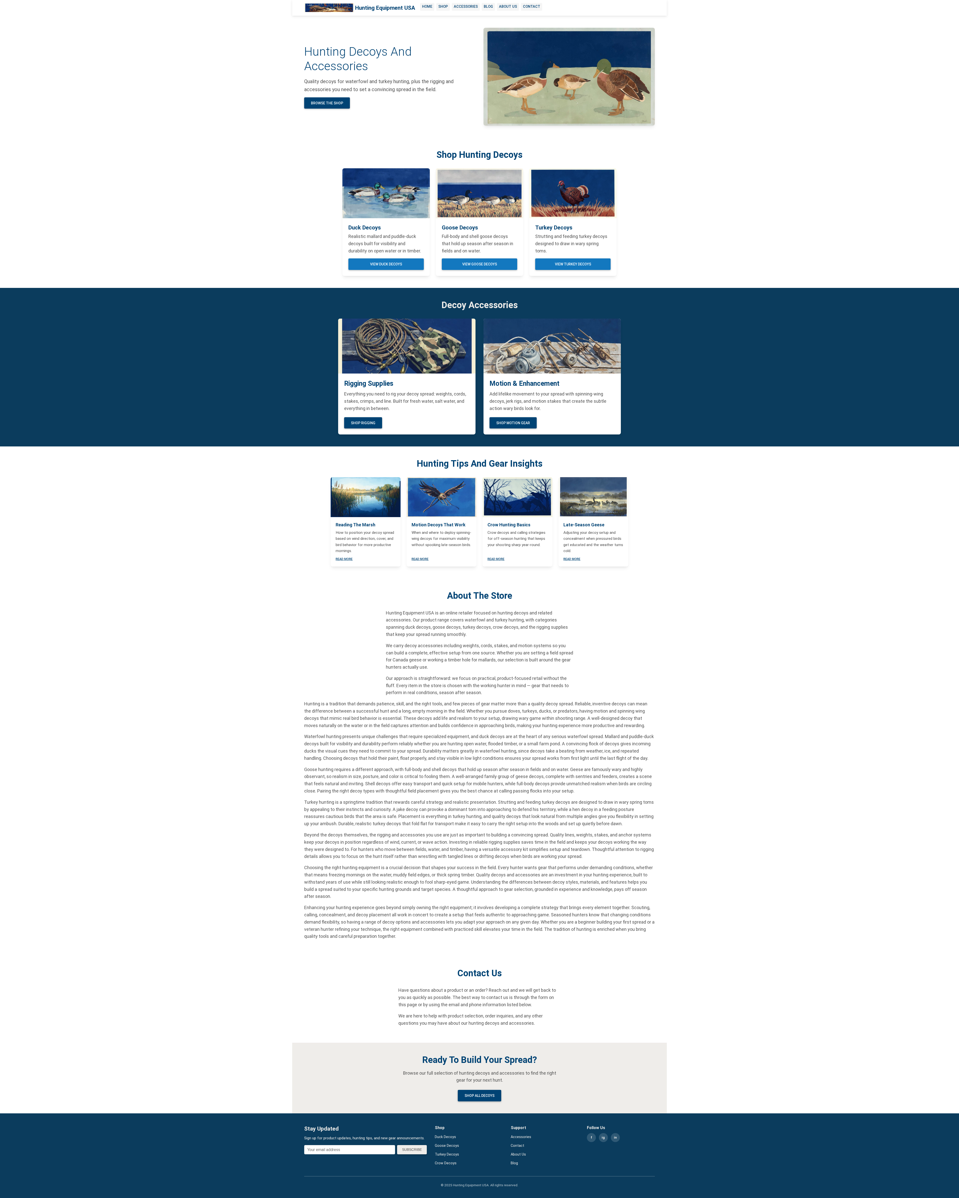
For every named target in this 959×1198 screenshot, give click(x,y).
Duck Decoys (445, 1137)
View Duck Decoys (386, 264)
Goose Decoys (447, 1146)
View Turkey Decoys (573, 264)
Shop (443, 6)
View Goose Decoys (479, 264)
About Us (508, 6)
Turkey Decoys (447, 1154)
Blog (488, 6)
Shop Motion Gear (513, 423)
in (615, 1137)
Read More (344, 559)
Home (427, 6)
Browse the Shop (327, 103)
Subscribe (412, 1150)
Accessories (466, 6)
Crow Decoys (446, 1163)
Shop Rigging (363, 423)
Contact (531, 6)
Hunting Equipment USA (385, 7)
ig (603, 1137)
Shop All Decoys (479, 1096)
